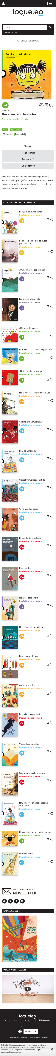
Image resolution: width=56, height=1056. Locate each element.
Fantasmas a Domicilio (30, 299)
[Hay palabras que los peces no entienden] (10, 813)
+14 (22, 547)
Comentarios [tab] (28, 166)
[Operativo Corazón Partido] (10, 490)
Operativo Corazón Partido (32, 480)
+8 (21, 279)
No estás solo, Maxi (28, 598)
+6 (21, 220)
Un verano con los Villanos (31, 627)
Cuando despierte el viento (32, 773)
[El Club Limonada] (10, 461)
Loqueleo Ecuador (28, 12)
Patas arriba (25, 568)
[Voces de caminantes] (10, 754)
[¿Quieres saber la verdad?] (10, 377)
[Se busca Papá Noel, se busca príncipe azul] (10, 250)
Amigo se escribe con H (30, 685)
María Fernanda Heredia (15, 119)
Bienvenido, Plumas (28, 656)
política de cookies (14, 1052)
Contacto (45, 1037)
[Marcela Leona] (10, 863)
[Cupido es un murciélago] (10, 431)
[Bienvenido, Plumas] (10, 666)
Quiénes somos (14, 1037)
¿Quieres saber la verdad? (31, 371)
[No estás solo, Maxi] (10, 608)
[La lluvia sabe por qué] (10, 725)
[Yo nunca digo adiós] (10, 519)
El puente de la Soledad (30, 538)
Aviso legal (24, 1037)
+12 (22, 431)
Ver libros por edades (28, 41)
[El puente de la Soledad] (10, 548)
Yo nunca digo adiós (28, 509)
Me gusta (51, 105)
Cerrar (52, 1049)
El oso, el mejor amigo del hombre (35, 832)
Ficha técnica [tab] (28, 153)
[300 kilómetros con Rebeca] (10, 280)
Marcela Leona (26, 853)
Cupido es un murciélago (31, 422)
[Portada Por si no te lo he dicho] (28, 74)
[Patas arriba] (10, 578)
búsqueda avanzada (10, 32)
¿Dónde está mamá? (28, 328)
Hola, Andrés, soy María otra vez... (35, 393)
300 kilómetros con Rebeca (32, 270)
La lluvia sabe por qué (29, 714)
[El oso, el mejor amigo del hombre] (10, 838)
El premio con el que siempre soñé (35, 349)
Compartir (41, 105)
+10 (22, 401)
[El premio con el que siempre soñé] (10, 356)
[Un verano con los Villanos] (10, 637)
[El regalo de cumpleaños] (10, 221)
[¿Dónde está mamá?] (10, 334)
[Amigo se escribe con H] (10, 695)
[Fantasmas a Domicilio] (10, 309)
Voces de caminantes (29, 744)
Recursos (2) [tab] (28, 159)
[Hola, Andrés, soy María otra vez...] (10, 402)
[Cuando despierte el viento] (10, 783)
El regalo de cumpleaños (30, 212)
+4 (5, 105)
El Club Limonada (27, 451)
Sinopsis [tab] (28, 146)
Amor (5, 130)
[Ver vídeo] (28, 989)
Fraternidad (20, 134)
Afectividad (7, 134)
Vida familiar (15, 130)
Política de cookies (34, 1037)
